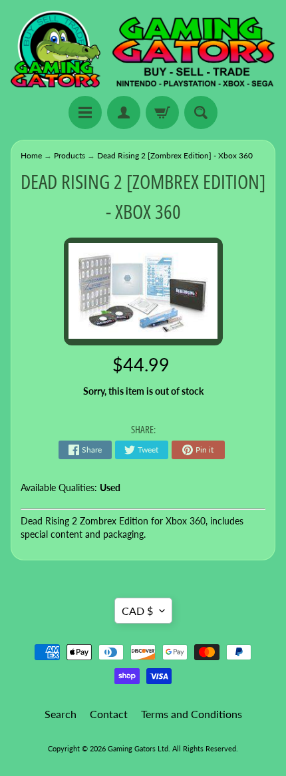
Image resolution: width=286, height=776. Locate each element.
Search (60, 713)
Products (69, 155)
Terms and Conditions (191, 713)
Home (31, 155)
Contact (109, 713)
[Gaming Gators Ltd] (143, 50)
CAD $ (137, 610)
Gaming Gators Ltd (138, 748)
